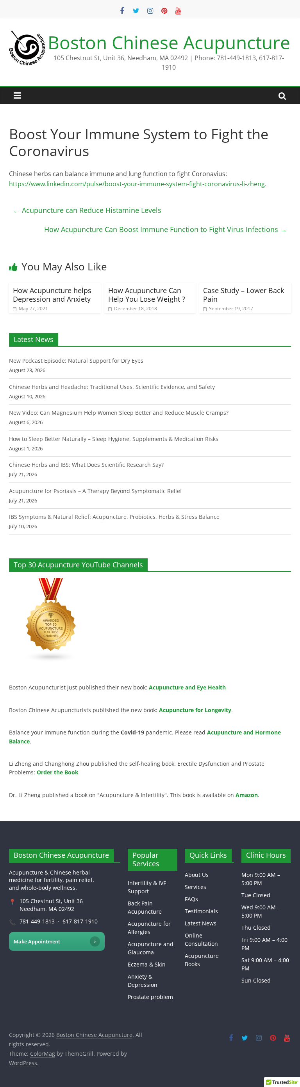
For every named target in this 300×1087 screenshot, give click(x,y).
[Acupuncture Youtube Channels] (51, 582)
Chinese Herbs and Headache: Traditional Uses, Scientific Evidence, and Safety (112, 387)
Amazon (247, 795)
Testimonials (201, 911)
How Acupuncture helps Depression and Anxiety (52, 295)
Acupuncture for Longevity (195, 710)
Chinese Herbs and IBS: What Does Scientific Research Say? (86, 464)
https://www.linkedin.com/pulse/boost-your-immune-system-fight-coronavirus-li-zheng (137, 184)
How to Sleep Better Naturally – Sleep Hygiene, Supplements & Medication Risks (113, 439)
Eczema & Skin (147, 964)
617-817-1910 (80, 921)
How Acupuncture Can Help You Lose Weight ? (146, 295)
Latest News (200, 923)
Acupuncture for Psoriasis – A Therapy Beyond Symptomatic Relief (95, 491)
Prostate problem (150, 997)
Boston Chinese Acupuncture (169, 42)
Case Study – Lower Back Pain (243, 295)
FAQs (191, 899)
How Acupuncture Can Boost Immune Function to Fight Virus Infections (165, 229)
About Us (197, 874)
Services (195, 887)
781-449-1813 (37, 921)
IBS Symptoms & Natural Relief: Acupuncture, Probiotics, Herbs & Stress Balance (114, 516)
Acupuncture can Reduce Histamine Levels (87, 210)
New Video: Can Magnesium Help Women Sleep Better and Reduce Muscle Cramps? (119, 412)
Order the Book (58, 772)
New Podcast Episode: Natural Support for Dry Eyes (76, 360)
